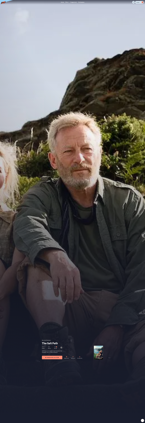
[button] (139, 2)
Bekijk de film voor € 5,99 (53, 357)
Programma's (73, 2)
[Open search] (133, 2)
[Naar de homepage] (3, 2)
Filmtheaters (81, 2)
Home (62, 2)
